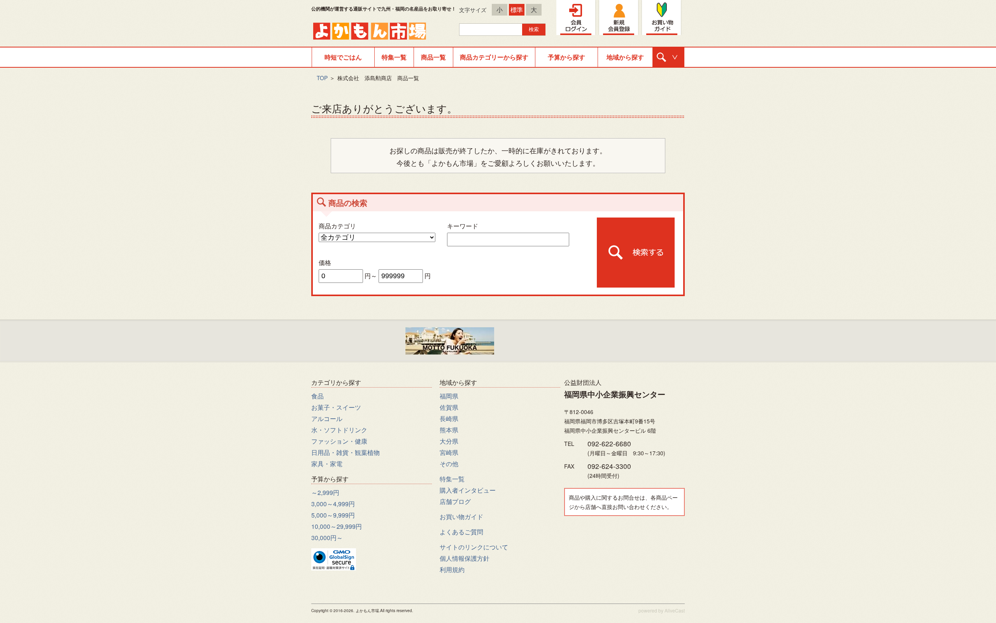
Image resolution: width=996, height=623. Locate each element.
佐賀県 (449, 407)
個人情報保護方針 (464, 558)
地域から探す (625, 57)
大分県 (449, 441)
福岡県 (449, 395)
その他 (449, 463)
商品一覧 (433, 57)
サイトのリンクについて (474, 546)
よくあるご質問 (461, 531)
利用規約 (452, 569)
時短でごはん (343, 57)
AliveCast (675, 610)
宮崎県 (449, 452)
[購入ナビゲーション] (668, 57)
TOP (322, 78)
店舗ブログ (455, 501)
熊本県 (449, 429)
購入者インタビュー (468, 490)
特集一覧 (394, 57)
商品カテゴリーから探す (494, 57)
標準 (516, 9)
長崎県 (449, 418)
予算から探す (566, 57)
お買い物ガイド (461, 516)
